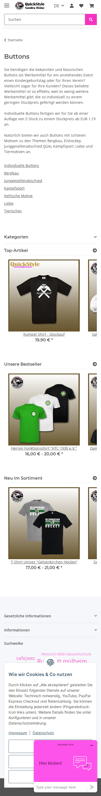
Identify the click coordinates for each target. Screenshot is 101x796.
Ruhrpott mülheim (62, 661)
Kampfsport (14, 188)
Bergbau (11, 173)
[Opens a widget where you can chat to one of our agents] (65, 766)
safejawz (25, 658)
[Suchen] (91, 19)
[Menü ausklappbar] (6, 3)
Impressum (18, 733)
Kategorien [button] (16, 236)
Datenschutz (43, 733)
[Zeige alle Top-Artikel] (95, 250)
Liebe (8, 203)
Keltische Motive (18, 195)
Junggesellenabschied (23, 180)
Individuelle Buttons (21, 165)
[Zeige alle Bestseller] (95, 364)
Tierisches (13, 210)
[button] (71, 6)
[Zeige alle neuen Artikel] (95, 478)
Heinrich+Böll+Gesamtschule (66, 654)
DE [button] (56, 6)
